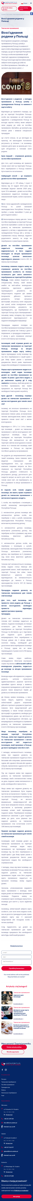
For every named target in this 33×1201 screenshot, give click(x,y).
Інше (2, 1095)
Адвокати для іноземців (18, 996)
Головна (3, 14)
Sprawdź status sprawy (7, 8)
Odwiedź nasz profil (9, 1126)
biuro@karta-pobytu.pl (10, 1122)
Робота (3, 1090)
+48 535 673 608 (9, 1176)
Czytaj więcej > (18, 1004)
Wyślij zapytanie (13, 1052)
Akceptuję (16, 1196)
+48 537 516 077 (9, 1147)
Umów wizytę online (14, 1047)
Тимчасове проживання (10, 28)
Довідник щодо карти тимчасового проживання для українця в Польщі (21, 1012)
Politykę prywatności (21, 1190)
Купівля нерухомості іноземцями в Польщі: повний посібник (21, 1026)
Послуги (3, 1079)
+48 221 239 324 (9, 1118)
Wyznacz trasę (9, 1114)
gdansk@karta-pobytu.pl (11, 1151)
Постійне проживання (7, 1084)
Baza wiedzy (10, 14)
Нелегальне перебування (9, 1092)
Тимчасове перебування (8, 1082)
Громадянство (5, 1087)
